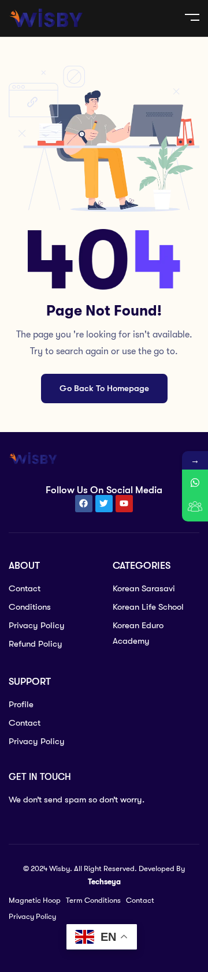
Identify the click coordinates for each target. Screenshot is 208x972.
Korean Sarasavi (144, 588)
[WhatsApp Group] (195, 508)
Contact (24, 588)
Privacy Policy (37, 625)
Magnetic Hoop (35, 900)
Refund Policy (35, 644)
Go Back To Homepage (104, 388)
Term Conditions (93, 900)
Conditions (30, 607)
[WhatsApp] (195, 483)
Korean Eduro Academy (138, 633)
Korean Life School (148, 607)
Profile (21, 704)
